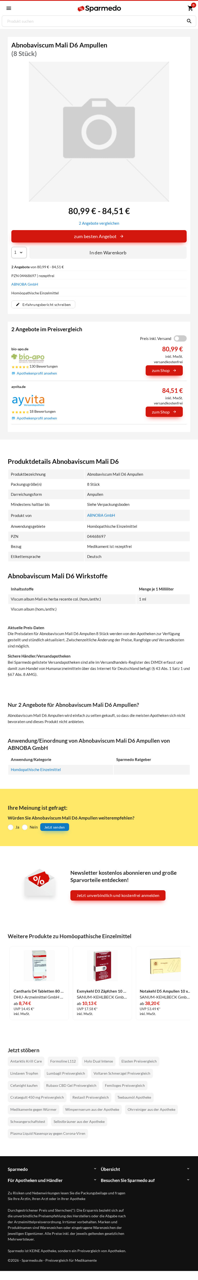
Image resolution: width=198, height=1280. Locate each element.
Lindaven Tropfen (24, 1073)
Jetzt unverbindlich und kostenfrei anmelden (118, 895)
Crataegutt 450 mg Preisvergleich (37, 1097)
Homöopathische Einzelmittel (36, 769)
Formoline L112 (63, 1061)
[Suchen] (188, 21)
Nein (34, 827)
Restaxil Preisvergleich (90, 1097)
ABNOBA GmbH (24, 284)
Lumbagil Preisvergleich (66, 1073)
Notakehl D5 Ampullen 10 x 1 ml (165, 991)
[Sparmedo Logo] (99, 8)
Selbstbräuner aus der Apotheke (79, 1121)
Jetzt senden (54, 827)
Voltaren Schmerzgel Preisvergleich (122, 1073)
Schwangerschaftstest (27, 1121)
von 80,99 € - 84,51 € (37, 267)
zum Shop (161, 370)
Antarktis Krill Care (26, 1061)
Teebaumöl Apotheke (134, 1097)
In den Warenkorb (108, 252)
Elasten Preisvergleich (139, 1061)
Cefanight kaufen (24, 1085)
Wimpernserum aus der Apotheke (92, 1109)
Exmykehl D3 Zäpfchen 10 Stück (102, 991)
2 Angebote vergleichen (99, 223)
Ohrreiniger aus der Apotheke (151, 1109)
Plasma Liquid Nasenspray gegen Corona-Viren (47, 1133)
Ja (17, 827)
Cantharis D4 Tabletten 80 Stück (39, 991)
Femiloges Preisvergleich (125, 1085)
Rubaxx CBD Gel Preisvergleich (71, 1085)
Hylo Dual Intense (98, 1061)
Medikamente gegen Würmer (33, 1109)
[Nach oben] (185, 1266)
